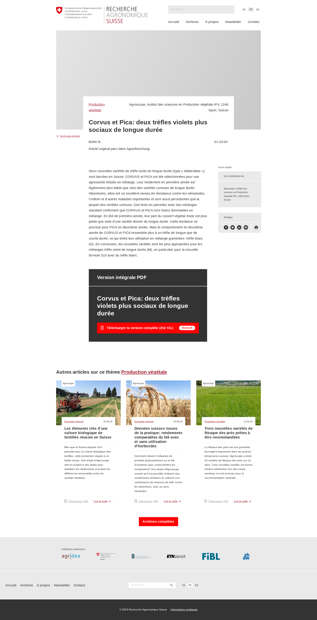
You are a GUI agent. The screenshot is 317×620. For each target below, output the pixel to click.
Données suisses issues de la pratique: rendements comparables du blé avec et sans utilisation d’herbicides (158, 437)
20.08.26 (178, 421)
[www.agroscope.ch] (106, 556)
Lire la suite (101, 501)
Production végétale (144, 372)
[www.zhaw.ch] (246, 556)
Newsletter (233, 22)
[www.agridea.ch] (71, 556)
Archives (192, 22)
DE (243, 9)
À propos (212, 22)
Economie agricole (74, 421)
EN (257, 9)
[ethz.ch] (176, 556)
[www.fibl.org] (211, 556)
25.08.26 (107, 421)
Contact (253, 22)
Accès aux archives (70, 136)
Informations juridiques (184, 609)
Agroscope (68, 383)
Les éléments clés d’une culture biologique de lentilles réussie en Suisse (87, 432)
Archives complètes (158, 521)
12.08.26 (248, 421)
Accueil (173, 22)
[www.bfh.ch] (141, 556)
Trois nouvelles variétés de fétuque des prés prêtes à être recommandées (229, 432)
